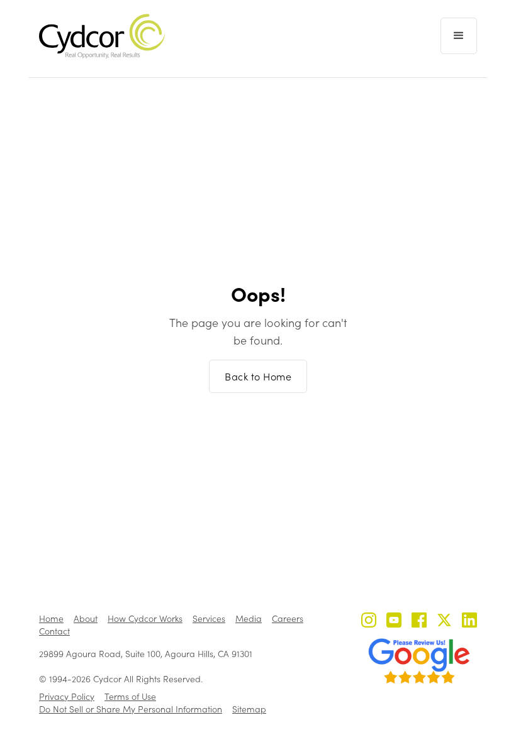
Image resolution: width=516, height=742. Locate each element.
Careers (287, 618)
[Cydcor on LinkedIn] (469, 621)
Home (51, 618)
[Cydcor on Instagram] (368, 621)
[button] (458, 36)
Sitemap (249, 709)
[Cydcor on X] (444, 621)
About (86, 618)
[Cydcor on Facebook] (419, 621)
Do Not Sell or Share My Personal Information (130, 709)
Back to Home (258, 376)
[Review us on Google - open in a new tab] (419, 661)
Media (248, 618)
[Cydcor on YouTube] (393, 621)
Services (209, 618)
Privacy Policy (66, 696)
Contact (54, 631)
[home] (102, 36)
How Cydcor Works (145, 618)
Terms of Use (130, 696)
